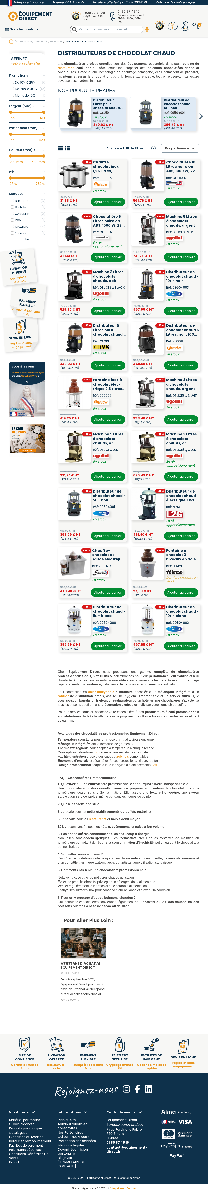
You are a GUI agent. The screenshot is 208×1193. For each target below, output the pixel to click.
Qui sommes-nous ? (73, 1137)
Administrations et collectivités (72, 1126)
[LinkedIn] (148, 1089)
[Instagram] (126, 1089)
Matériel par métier (24, 1120)
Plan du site (67, 1120)
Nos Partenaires (70, 1132)
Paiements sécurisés (25, 1150)
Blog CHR (65, 1158)
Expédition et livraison (26, 1137)
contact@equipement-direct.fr (126, 1149)
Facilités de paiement (26, 1145)
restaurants (97, 819)
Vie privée (117, 1188)
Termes (132, 1188)
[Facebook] (137, 1089)
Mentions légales (71, 1145)
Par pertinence (180, 148)
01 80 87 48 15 (117, 1142)
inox (97, 752)
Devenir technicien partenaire (73, 1151)
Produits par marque (25, 1128)
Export (14, 1162)
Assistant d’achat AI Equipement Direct (80, 965)
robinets (123, 756)
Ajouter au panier (108, 201)
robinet (63, 696)
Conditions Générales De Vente (29, 1156)
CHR (155, 765)
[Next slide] (200, 116)
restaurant (66, 68)
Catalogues (18, 1133)
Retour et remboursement (30, 1141)
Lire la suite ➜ (70, 1000)
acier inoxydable (101, 692)
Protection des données (77, 1141)
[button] (21, 29)
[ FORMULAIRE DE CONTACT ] (71, 1164)
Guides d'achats (21, 1124)
